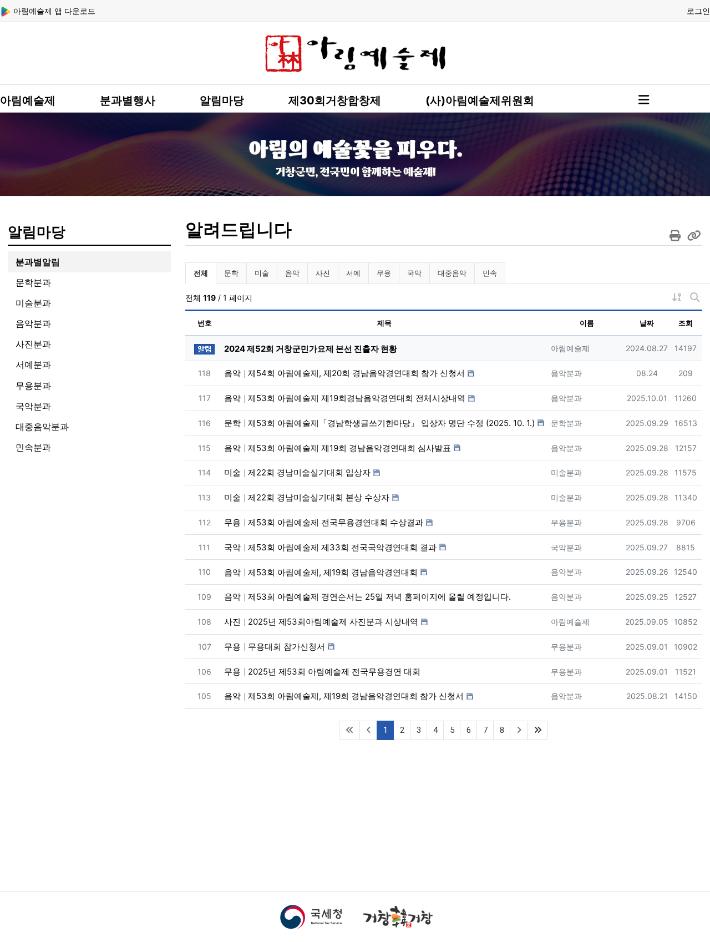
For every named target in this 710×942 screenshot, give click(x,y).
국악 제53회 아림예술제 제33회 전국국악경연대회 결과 (330, 547)
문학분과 (33, 282)
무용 (384, 273)
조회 (685, 322)
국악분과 (33, 406)
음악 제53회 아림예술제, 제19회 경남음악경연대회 (321, 572)
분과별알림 (38, 261)
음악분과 (33, 323)
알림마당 (222, 100)
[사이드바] (643, 100)
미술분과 (33, 302)
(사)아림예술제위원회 (479, 100)
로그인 (698, 11)
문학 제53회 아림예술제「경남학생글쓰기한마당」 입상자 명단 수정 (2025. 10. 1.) (379, 423)
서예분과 (33, 364)
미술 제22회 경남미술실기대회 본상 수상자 (306, 497)
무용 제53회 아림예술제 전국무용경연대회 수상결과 (323, 522)
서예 (353, 273)
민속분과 (33, 447)
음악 (292, 273)
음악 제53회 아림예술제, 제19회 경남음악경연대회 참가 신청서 (344, 696)
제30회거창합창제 (334, 100)
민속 (490, 273)
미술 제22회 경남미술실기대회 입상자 (297, 472)
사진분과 (33, 344)
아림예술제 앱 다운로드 (53, 11)
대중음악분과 (42, 426)
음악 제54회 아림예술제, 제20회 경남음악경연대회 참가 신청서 (344, 373)
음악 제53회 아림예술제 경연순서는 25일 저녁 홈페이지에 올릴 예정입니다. (367, 596)
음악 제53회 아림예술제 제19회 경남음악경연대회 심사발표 (337, 448)
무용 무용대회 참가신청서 (274, 646)
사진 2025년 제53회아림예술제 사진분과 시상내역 (321, 621)
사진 (323, 273)
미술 (262, 273)
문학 (231, 273)
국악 (414, 273)
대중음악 (452, 273)
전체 (201, 273)
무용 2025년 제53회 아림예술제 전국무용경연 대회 (322, 671)
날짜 (647, 322)
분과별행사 (127, 100)
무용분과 (33, 385)
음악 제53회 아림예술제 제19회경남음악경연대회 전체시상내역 (344, 398)
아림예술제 (27, 100)
